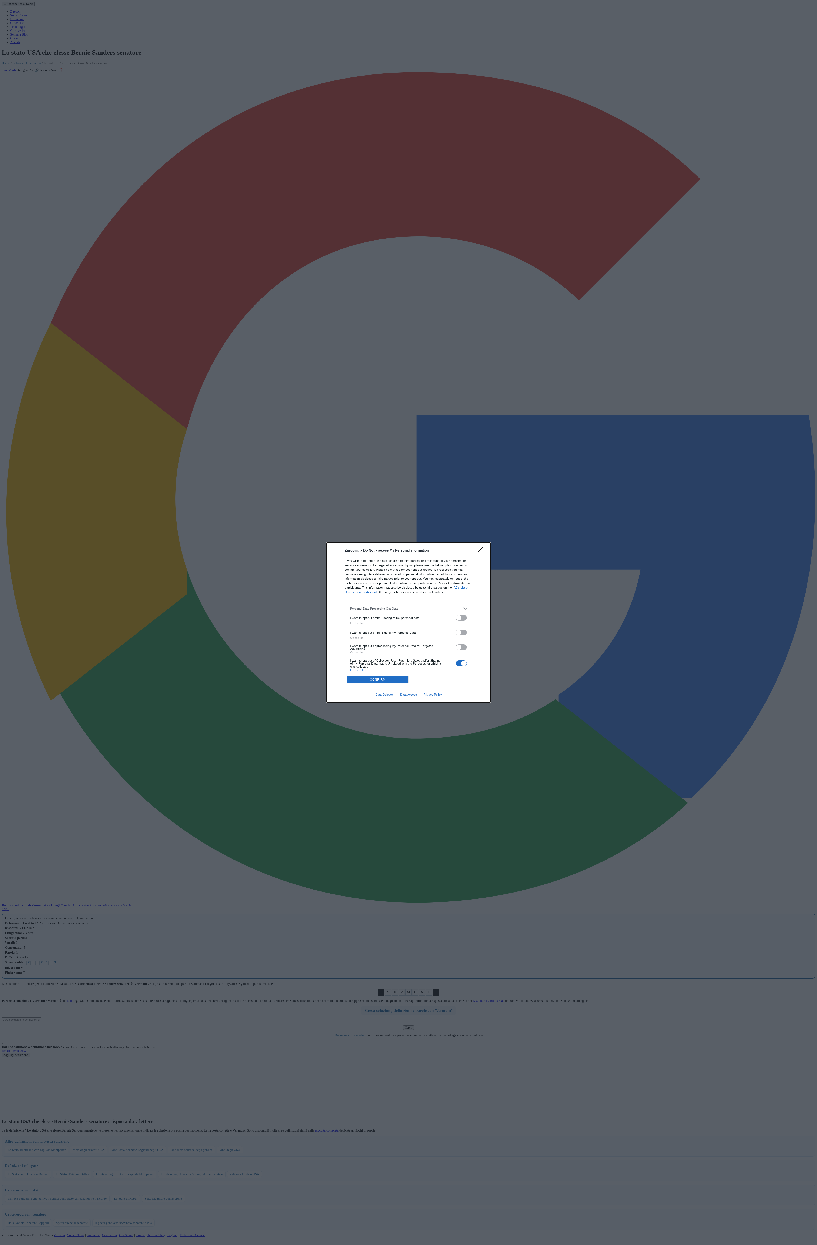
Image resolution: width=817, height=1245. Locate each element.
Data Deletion (384, 694)
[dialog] (408, 622)
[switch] (461, 618)
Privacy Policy (432, 694)
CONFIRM (378, 679)
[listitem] (408, 608)
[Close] (482, 551)
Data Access (408, 694)
